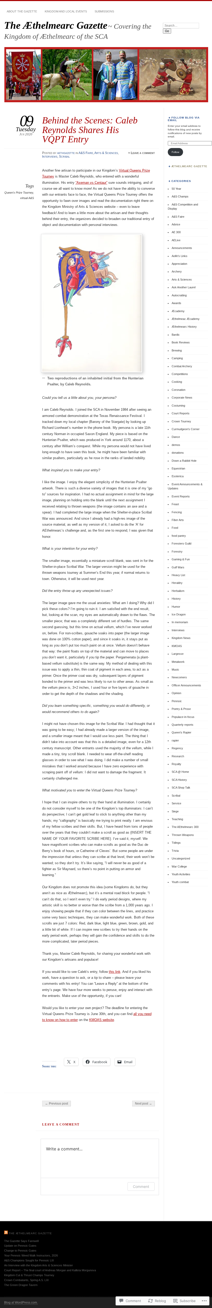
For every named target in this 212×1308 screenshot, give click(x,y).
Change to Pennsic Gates (20, 1250)
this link (114, 972)
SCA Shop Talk (181, 787)
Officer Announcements (186, 685)
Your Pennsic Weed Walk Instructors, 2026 (31, 1255)
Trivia (175, 850)
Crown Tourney (181, 421)
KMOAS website (101, 1020)
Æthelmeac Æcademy (186, 318)
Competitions (180, 374)
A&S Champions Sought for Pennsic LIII (29, 1260)
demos (176, 444)
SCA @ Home (180, 771)
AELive (176, 240)
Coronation (178, 389)
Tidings (176, 842)
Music (175, 669)
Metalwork (178, 661)
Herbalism (178, 590)
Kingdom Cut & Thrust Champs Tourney (29, 1275)
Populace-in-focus (183, 716)
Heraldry (177, 582)
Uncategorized (181, 858)
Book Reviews (181, 342)
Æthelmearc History (184, 326)
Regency (177, 748)
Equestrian (178, 468)
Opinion (176, 693)
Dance (176, 436)
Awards (176, 303)
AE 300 (176, 232)
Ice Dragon (179, 614)
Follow (175, 152)
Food (175, 527)
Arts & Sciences (106, 153)
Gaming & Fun (181, 559)
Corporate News (182, 397)
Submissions (104, 11)
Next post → (143, 1103)
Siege (175, 811)
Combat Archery (182, 366)
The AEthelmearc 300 (185, 826)
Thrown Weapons (183, 834)
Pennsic (177, 701)
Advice (176, 224)
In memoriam (180, 622)
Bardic (176, 334)
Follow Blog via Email (184, 119)
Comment (141, 1186)
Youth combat (180, 882)
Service (176, 803)
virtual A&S (27, 198)
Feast (175, 504)
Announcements (182, 247)
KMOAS (177, 646)
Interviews (49, 156)
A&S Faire (86, 153)
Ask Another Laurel (183, 287)
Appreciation (179, 263)
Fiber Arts (178, 519)
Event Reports (181, 496)
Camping (177, 358)
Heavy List (178, 575)
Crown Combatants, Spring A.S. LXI (26, 1280)
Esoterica (178, 476)
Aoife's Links (179, 256)
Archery (177, 271)
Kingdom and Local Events (66, 11)
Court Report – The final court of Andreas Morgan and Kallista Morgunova (50, 1270)
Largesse (178, 653)
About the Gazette (22, 11)
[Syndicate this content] (6, 1233)
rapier (175, 740)
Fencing (177, 512)
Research (178, 756)
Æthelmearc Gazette (189, 166)
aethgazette (66, 153)
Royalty (176, 764)
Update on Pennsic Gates (20, 1245)
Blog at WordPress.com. (21, 1302)
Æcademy (178, 311)
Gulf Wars (178, 567)
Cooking (177, 381)
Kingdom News (181, 638)
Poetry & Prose (181, 708)
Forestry (177, 551)
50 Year (176, 188)
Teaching (177, 819)
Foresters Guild (181, 543)
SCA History (179, 779)
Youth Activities (181, 874)
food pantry (179, 535)
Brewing (177, 350)
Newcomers (179, 677)
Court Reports (181, 413)
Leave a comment (143, 153)
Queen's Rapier (181, 732)
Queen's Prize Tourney (18, 192)
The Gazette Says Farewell (21, 1241)
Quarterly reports (182, 724)
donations (178, 452)
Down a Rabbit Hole (184, 460)
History (176, 598)
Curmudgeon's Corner (186, 429)
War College (179, 866)
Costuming (178, 405)
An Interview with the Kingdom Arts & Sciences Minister (38, 1265)
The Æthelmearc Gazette (55, 25)
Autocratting (179, 295)
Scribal (64, 156)
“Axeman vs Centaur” (91, 183)
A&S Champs (180, 196)
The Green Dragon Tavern (20, 1285)
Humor (176, 606)
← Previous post (56, 1103)
